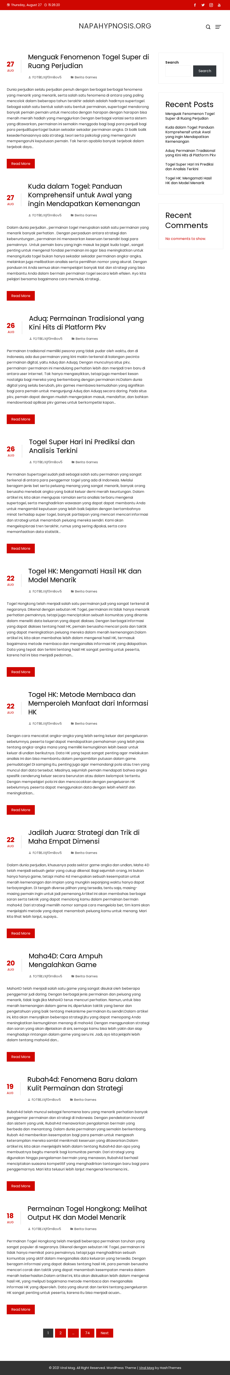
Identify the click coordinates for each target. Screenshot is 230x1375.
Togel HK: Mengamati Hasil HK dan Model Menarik (85, 575)
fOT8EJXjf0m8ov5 (47, 77)
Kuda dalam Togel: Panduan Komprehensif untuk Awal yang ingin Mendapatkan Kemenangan (84, 195)
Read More (20, 163)
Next (105, 1333)
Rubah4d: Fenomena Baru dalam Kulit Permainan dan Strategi (82, 1084)
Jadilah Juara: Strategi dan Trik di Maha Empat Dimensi (84, 837)
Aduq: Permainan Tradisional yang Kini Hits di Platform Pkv (86, 323)
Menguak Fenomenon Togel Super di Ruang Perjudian (88, 61)
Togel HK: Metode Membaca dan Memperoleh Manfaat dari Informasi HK (88, 703)
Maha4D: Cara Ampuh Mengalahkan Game (66, 960)
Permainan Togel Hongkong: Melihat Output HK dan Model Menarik (87, 1213)
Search (172, 62)
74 (87, 1333)
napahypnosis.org (115, 26)
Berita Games (86, 77)
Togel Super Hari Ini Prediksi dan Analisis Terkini (82, 446)
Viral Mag (146, 1368)
